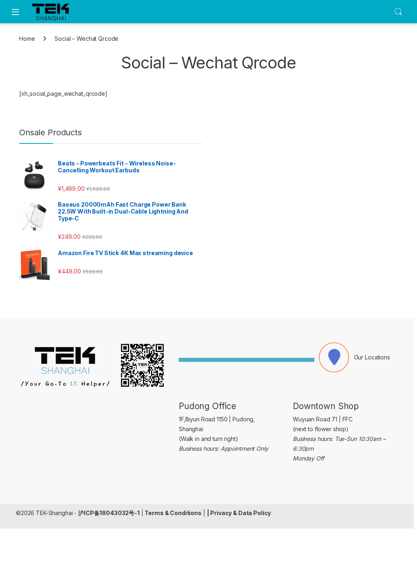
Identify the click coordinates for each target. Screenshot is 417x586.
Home (27, 38)
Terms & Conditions (173, 512)
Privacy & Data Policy (240, 512)
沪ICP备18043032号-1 (109, 512)
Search (398, 11)
